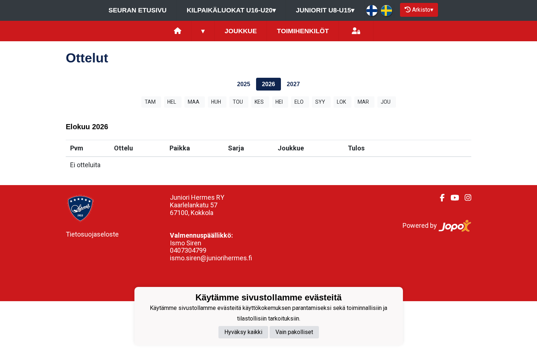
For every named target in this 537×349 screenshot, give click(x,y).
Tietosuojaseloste (92, 234)
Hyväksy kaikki (243, 332)
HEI (279, 102)
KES (259, 102)
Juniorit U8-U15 (325, 10)
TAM (150, 102)
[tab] (243, 84)
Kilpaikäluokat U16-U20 (231, 10)
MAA (193, 102)
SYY (320, 102)
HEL (171, 102)
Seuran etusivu (137, 10)
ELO (299, 102)
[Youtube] (452, 198)
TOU (238, 102)
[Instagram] (465, 198)
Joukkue (241, 31)
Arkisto (422, 9)
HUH (216, 102)
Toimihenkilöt (303, 31)
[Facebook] (439, 198)
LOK (341, 102)
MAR (363, 102)
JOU (386, 102)
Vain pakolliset (294, 332)
